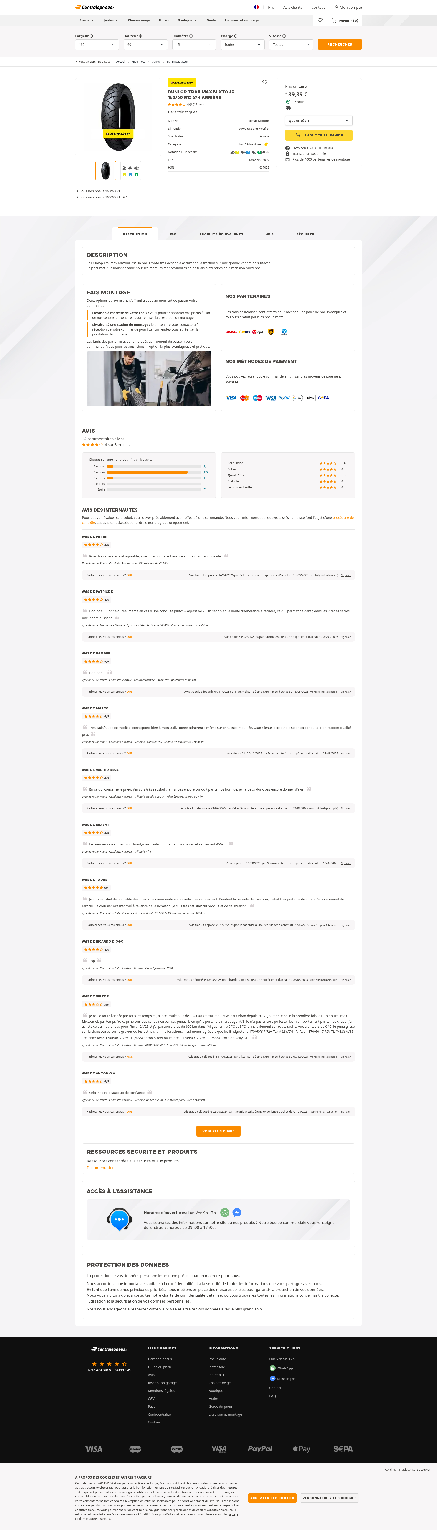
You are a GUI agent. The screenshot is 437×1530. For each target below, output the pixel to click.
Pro (271, 7)
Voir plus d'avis (218, 1131)
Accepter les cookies (272, 1498)
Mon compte (351, 7)
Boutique (185, 20)
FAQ (173, 234)
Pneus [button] (85, 20)
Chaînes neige (139, 20)
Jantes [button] (109, 20)
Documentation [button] (100, 1167)
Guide (211, 20)
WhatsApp (285, 1368)
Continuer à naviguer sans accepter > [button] (408, 1469)
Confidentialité (159, 1414)
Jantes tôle (217, 1366)
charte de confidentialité (184, 1295)
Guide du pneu (159, 1366)
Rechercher (339, 44)
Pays (151, 1406)
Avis (270, 234)
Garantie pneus (160, 1358)
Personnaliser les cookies (329, 1498)
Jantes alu (216, 1374)
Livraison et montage (242, 20)
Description (135, 234)
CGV (151, 1398)
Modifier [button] (264, 128)
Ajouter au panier (323, 135)
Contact (318, 7)
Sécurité (305, 234)
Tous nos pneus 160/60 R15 (101, 191)
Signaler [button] (346, 575)
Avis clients (292, 7)
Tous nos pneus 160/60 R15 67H (104, 197)
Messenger (286, 1378)
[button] (149, 466)
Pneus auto (217, 1358)
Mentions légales (161, 1390)
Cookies (154, 1422)
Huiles (164, 20)
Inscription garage (162, 1382)
